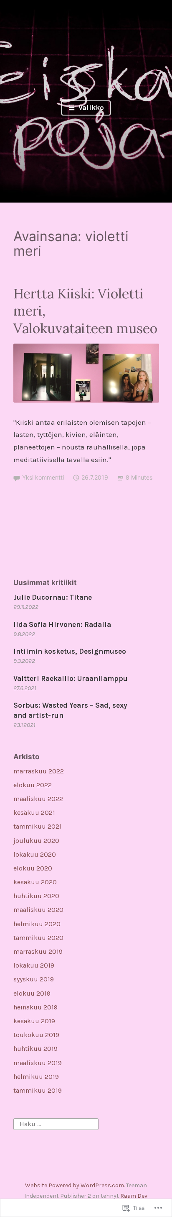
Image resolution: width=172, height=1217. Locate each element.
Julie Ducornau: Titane (52, 597)
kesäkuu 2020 (35, 882)
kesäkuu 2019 (34, 1021)
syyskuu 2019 (33, 979)
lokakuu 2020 (34, 854)
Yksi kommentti (43, 477)
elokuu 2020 (32, 868)
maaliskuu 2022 (38, 799)
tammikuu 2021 (37, 826)
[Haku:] (56, 1123)
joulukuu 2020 (36, 841)
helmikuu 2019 (36, 1077)
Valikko (90, 107)
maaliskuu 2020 (38, 910)
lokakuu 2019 (33, 965)
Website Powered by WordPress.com (74, 1185)
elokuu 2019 (32, 993)
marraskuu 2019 (38, 951)
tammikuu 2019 (37, 1090)
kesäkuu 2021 (34, 812)
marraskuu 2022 (38, 771)
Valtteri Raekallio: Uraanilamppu (70, 678)
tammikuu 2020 (38, 938)
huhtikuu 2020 (36, 896)
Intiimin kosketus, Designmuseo (69, 651)
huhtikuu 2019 (35, 1049)
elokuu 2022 (32, 785)
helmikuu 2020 (37, 924)
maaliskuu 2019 (37, 1063)
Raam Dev (133, 1195)
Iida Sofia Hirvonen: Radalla (62, 624)
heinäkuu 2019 (35, 1007)
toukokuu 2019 (36, 1035)
